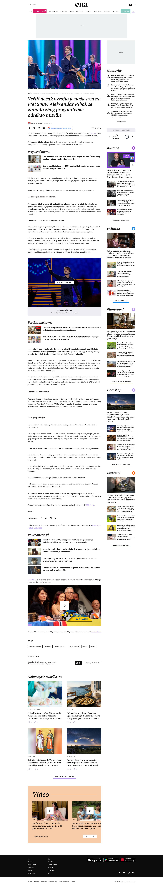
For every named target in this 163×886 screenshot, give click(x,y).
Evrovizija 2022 (60, 646)
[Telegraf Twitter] (124, 873)
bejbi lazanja (74, 646)
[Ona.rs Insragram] (129, 873)
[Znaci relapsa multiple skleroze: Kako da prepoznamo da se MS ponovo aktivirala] (111, 274)
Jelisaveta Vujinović (36, 123)
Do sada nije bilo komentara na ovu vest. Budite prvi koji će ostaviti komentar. (42, 663)
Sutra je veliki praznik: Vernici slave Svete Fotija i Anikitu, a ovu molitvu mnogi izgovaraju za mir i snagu (121, 87)
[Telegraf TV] (133, 873)
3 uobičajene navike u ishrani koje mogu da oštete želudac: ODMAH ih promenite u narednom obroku (120, 114)
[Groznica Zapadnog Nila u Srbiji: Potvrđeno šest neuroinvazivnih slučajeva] (111, 265)
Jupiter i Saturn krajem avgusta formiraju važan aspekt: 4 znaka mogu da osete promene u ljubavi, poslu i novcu (121, 97)
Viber (31, 528)
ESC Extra (90, 505)
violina (92, 646)
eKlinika (113, 228)
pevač (93, 133)
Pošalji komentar (92, 663)
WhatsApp (96, 525)
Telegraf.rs (33, 4)
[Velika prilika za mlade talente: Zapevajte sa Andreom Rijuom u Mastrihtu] (111, 212)
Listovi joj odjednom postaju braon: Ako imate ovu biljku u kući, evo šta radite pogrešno (120, 105)
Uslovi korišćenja (96, 632)
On (29, 93)
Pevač (84, 646)
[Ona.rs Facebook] (119, 873)
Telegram (38, 528)
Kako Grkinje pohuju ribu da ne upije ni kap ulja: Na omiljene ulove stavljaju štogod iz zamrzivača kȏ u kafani (120, 78)
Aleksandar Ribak (35, 646)
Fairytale (48, 646)
